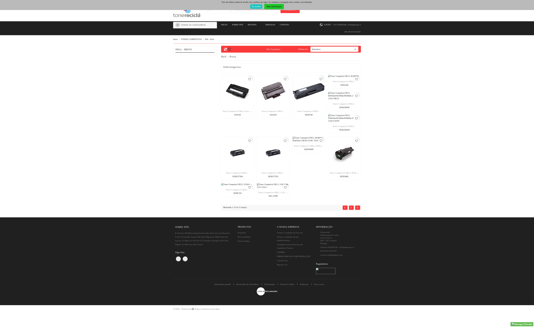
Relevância (334, 49)
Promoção (242, 233)
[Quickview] (237, 115)
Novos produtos (244, 237)
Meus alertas (319, 284)
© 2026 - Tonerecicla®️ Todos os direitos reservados (196, 309)
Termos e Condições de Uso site (290, 233)
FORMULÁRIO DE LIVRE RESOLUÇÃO (293, 256)
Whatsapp (527, 324)
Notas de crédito (287, 284)
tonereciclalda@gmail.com (331, 255)
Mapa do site (282, 265)
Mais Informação (274, 6)
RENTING (252, 25)
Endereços (304, 284)
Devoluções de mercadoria (247, 284)
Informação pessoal (222, 284)
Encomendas (269, 284)
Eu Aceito (256, 6)
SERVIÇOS (270, 25)
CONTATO (284, 25)
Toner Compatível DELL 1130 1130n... (275, 192)
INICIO (224, 25)
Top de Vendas (244, 241)
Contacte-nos (282, 261)
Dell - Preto (183, 49)
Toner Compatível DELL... (273, 111)
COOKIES (281, 252)
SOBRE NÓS (237, 25)
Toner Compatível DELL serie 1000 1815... (242, 111)
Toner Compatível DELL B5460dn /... (310, 146)
